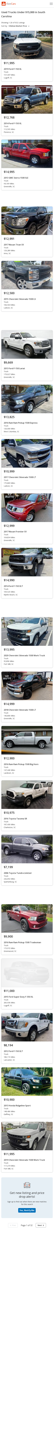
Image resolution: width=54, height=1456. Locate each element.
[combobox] (19, 26)
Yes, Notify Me (26, 1210)
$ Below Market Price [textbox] (18, 26)
